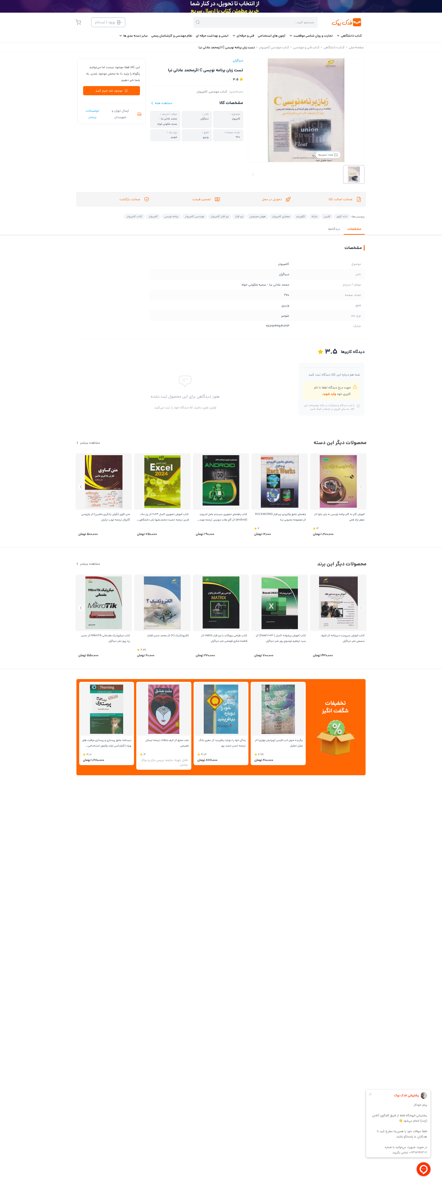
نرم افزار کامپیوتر (220, 216)
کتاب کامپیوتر (134, 216)
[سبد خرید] (78, 22)
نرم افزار (239, 216)
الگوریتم (300, 216)
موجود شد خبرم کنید (108, 90)
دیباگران (238, 60)
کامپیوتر (153, 216)
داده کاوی (342, 216)
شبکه (314, 216)
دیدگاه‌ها (334, 229)
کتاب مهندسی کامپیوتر (212, 91)
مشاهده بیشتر (90, 442)
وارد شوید (329, 394)
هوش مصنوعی (258, 216)
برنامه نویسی (171, 216)
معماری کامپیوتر (281, 216)
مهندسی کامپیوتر (194, 216)
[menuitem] (349, 35)
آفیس (327, 216)
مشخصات (354, 229)
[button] (81, 487)
